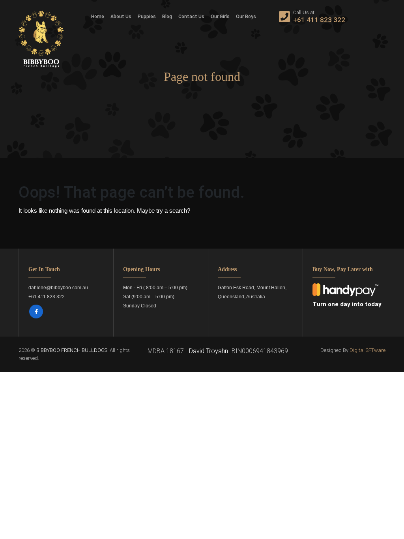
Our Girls (220, 16)
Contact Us (191, 16)
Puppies (147, 16)
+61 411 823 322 (46, 296)
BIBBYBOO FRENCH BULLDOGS (71, 350)
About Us (120, 16)
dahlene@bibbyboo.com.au (58, 287)
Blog (167, 16)
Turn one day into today (347, 304)
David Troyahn (208, 351)
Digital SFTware (367, 350)
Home (97, 16)
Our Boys (246, 16)
